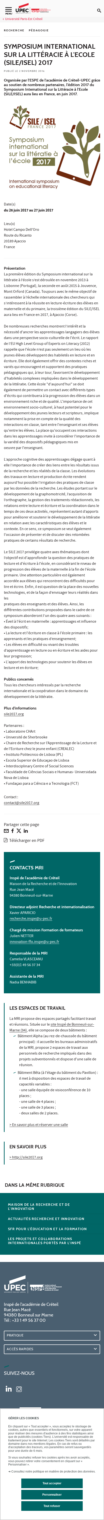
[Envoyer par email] (6, 832)
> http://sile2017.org (26, 1158)
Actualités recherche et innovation (46, 1219)
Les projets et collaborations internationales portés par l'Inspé (44, 1241)
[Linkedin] (26, 832)
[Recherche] (100, 7)
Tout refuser (52, 1506)
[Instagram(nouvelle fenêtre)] (19, 1388)
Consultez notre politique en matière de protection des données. (53, 1471)
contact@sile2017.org (21, 803)
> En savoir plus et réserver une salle (38, 1125)
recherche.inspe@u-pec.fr (31, 919)
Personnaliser (52, 1494)
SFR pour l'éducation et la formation (47, 1229)
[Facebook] (12, 832)
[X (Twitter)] (18, 832)
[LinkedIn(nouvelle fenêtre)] (9, 1388)
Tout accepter (52, 1483)
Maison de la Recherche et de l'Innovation (39, 1206)
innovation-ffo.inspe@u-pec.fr (34, 942)
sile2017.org (14, 714)
